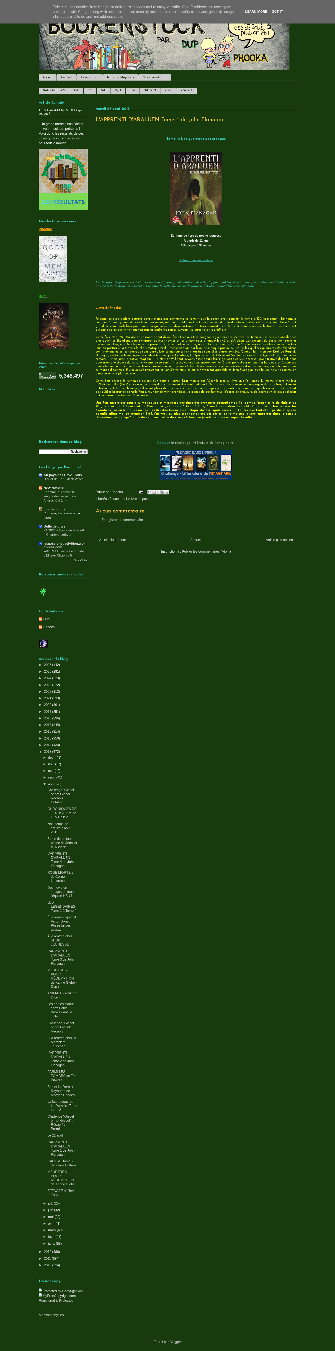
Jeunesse (117, 499)
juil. (51, 1203)
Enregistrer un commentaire (122, 520)
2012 (48, 1252)
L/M (132, 90)
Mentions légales (51, 1315)
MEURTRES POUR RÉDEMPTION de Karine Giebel (61, 1178)
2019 (48, 711)
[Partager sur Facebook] (162, 492)
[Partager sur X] (158, 492)
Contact (66, 77)
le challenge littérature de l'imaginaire (203, 443)
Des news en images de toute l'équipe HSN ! (61, 892)
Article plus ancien (279, 540)
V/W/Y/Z (186, 90)
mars (52, 1230)
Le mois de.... (90, 77)
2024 (48, 678)
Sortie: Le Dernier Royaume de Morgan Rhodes (61, 1091)
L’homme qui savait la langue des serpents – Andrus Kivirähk (60, 496)
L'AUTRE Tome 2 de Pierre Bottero (61, 1163)
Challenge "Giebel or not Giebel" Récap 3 (60, 1027)
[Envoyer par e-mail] (149, 492)
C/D (76, 90)
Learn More (256, 12)
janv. (52, 1243)
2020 (48, 705)
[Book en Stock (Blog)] (43, 597)
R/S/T (168, 90)
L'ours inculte (54, 509)
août (51, 784)
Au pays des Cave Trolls (63, 475)
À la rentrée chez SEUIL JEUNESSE (60, 940)
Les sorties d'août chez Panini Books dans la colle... (60, 1010)
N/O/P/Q (150, 90)
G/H (103, 90)
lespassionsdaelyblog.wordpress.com (64, 545)
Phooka (49, 627)
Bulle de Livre (54, 526)
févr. (51, 1237)
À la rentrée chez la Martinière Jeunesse (61, 1042)
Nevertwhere (54, 488)
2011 (48, 1258)
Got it (277, 12)
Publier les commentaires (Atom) (206, 551)
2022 (48, 691)
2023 (48, 685)
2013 (48, 751)
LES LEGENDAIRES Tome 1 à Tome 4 (61, 906)
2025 (48, 671)
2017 (48, 725)
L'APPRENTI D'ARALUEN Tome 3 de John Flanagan (61, 957)
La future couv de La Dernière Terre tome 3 (62, 1106)
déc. (51, 757)
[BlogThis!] (154, 492)
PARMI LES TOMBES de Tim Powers (61, 1076)
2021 (48, 698)
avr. (51, 1223)
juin (51, 1210)
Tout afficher (81, 560)
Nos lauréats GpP (154, 77)
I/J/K (118, 90)
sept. (52, 777)
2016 (48, 731)
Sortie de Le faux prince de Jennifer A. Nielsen (62, 843)
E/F (90, 90)
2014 (48, 745)
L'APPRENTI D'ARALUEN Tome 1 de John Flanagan (61, 1148)
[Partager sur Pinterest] (167, 492)
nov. (51, 764)
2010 (48, 1265)
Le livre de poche (138, 499)
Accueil (47, 77)
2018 (48, 718)
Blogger (175, 1342)
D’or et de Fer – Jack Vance (64, 479)
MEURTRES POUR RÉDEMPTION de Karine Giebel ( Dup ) (62, 978)
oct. (51, 771)
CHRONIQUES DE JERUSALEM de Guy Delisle (62, 813)
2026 (48, 665)
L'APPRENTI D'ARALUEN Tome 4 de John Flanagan (61, 860)
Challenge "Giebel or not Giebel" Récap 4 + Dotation (60, 796)
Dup (46, 619)
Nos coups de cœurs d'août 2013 (58, 828)
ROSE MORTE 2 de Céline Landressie (60, 876)
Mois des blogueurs (120, 77)
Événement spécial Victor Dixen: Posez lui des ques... (61, 923)
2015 (48, 738)
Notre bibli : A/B (54, 90)
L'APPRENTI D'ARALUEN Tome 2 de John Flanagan (61, 1059)
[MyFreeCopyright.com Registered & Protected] (63, 1300)
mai (51, 1217)
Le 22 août (55, 1135)
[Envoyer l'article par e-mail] (140, 492)
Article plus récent (112, 540)
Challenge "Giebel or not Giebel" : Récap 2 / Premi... (60, 1122)
